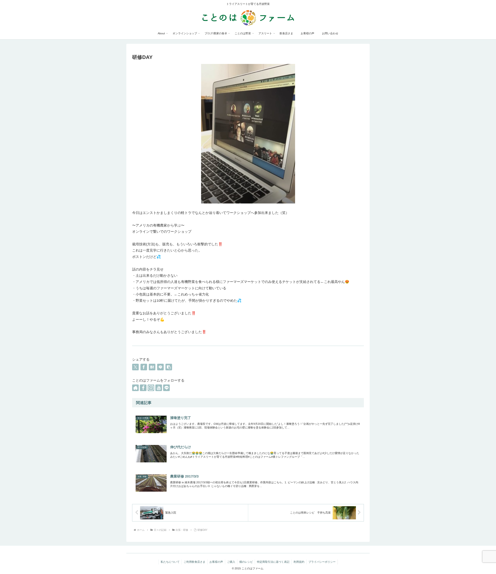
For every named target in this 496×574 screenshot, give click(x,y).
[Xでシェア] (135, 367)
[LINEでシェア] (160, 367)
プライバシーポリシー (322, 561)
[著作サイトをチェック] (135, 387)
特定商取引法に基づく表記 (273, 561)
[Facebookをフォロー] (143, 387)
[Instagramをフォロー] (151, 387)
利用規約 (299, 561)
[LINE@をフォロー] (166, 387)
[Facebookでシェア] (143, 367)
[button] (168, 367)
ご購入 (231, 561)
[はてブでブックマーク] (152, 367)
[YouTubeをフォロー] (158, 387)
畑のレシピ (246, 561)
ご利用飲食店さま (194, 561)
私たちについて (170, 561)
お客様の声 (216, 561)
